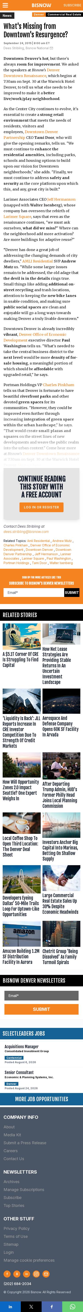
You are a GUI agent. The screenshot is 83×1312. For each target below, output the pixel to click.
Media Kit (12, 1135)
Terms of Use (16, 1236)
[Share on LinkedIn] (10, 1306)
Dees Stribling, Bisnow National (26, 48)
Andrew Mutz (62, 541)
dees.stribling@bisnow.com (26, 531)
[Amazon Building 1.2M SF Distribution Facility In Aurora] (22, 944)
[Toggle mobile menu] (6, 5)
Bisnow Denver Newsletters (34, 980)
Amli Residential (38, 541)
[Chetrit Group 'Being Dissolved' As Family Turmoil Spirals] (61, 944)
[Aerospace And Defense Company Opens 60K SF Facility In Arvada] (61, 719)
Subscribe (72, 5)
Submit (72, 592)
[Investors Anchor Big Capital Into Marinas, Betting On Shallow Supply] (61, 838)
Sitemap (11, 1244)
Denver (39, 14)
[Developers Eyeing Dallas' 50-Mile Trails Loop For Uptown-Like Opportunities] (22, 892)
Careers (11, 1150)
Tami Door (39, 563)
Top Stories (14, 1205)
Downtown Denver (39, 549)
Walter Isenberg (61, 563)
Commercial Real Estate (64, 14)
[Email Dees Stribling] (51, 48)
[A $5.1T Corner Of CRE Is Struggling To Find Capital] (22, 655)
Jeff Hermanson (61, 199)
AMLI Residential (37, 261)
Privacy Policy (17, 1228)
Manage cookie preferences (29, 1260)
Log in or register (41, 507)
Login (9, 1252)
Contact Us (14, 1158)
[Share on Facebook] (52, 1306)
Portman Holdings (16, 563)
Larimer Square (17, 216)
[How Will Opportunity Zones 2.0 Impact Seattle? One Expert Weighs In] (22, 781)
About (9, 1127)
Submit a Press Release (25, 1142)
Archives (11, 1181)
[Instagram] (36, 1274)
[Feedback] (46, 1274)
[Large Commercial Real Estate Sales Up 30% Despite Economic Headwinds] (61, 892)
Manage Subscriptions (24, 1189)
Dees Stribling (28, 526)
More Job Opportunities (41, 1099)
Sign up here (29, 465)
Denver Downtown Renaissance (51, 453)
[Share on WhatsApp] (72, 1306)
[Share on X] (31, 1306)
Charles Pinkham (58, 385)
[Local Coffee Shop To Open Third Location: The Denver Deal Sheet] (22, 838)
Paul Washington (59, 558)
